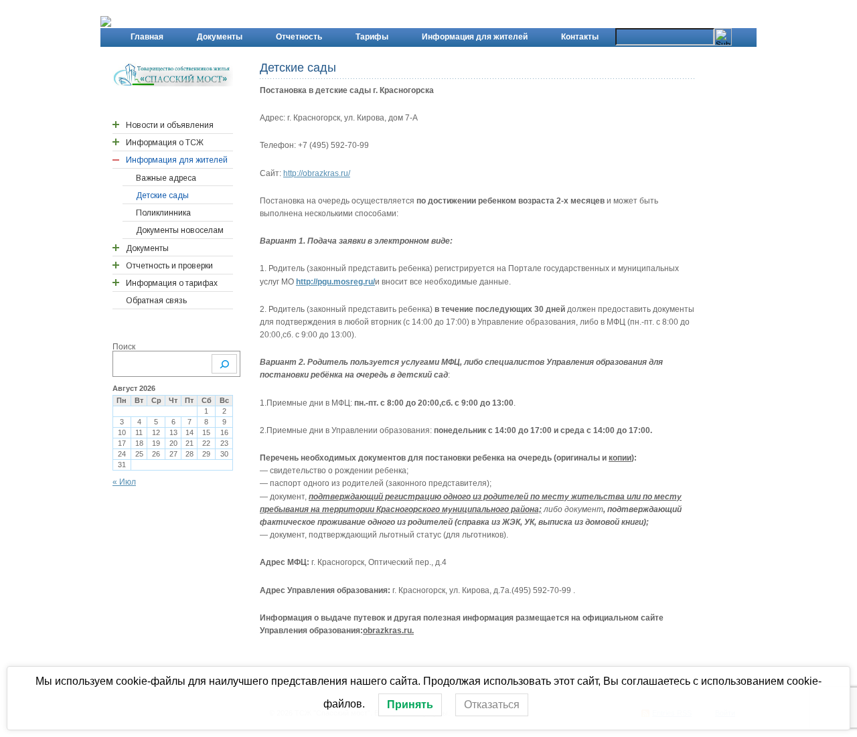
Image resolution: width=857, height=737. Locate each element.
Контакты (580, 37)
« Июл (124, 482)
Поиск (123, 346)
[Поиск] (224, 364)
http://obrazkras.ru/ (316, 173)
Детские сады (298, 67)
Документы (219, 37)
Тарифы (372, 37)
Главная (147, 37)
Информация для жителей (475, 37)
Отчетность (299, 37)
